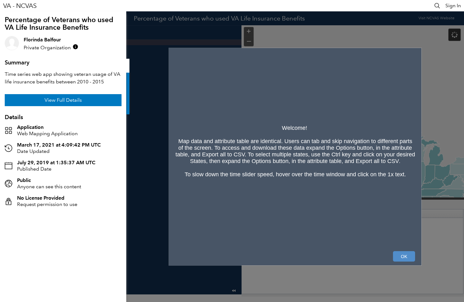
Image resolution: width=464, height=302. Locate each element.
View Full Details (63, 100)
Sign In (453, 6)
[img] (75, 47)
